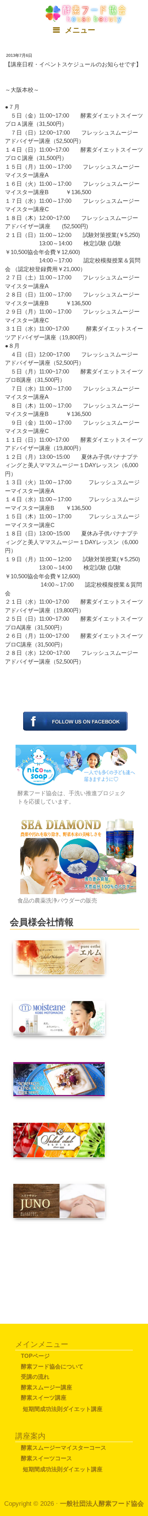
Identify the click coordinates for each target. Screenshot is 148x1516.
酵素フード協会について (52, 1366)
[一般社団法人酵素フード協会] (87, 13)
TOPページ (35, 1356)
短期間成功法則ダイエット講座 (62, 1409)
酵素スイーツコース (46, 1458)
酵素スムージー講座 (46, 1387)
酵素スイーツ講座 (43, 1397)
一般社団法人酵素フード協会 (102, 1503)
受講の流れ (35, 1376)
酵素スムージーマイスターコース (63, 1447)
